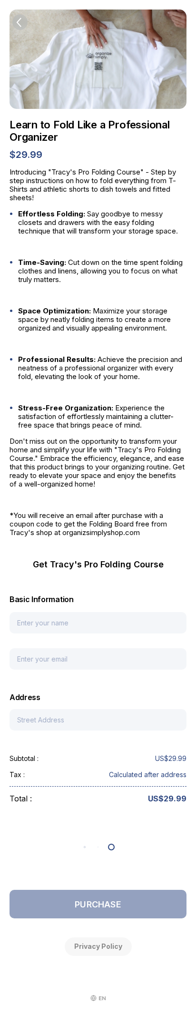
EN (102, 998)
